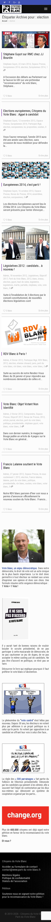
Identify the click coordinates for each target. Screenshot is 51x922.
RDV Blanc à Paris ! (15, 354)
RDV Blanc (42, 360)
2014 (29, 194)
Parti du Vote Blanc (17, 278)
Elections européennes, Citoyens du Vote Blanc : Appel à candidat (24, 112)
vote (40, 285)
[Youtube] (19, 2)
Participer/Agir (34, 123)
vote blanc (27, 366)
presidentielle (18, 423)
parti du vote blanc (32, 420)
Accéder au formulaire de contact (20, 866)
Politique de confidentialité (16, 878)
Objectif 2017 (17, 417)
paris (34, 363)
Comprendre (29, 414)
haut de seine (23, 282)
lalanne (6, 480)
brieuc (41, 278)
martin (17, 285)
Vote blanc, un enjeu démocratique (19, 568)
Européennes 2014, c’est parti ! (22, 184)
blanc (34, 278)
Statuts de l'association (14, 881)
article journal (9, 420)
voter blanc (38, 366)
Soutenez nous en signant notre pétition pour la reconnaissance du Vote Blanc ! (23, 895)
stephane (33, 285)
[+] (25, 39)
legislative (34, 282)
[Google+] (14, 2)
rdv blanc (17, 366)
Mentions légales (11, 875)
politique (7, 423)
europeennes (17, 127)
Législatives (33, 275)
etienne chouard (24, 363)
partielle (24, 285)
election (24, 67)
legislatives (8, 285)
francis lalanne (35, 477)
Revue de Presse (18, 194)
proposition (32, 127)
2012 (29, 278)
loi (25, 127)
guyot (13, 282)
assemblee (37, 194)
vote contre (27, 720)
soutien (41, 127)
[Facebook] (9, 2)
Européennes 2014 (11, 67)
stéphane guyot (31, 423)
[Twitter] (4, 2)
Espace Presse (38, 64)
